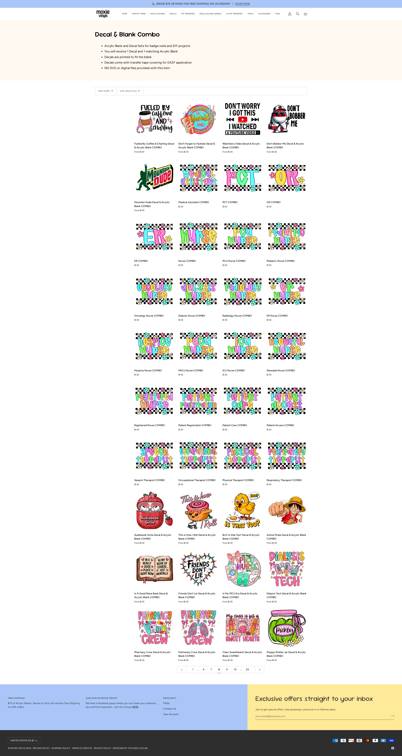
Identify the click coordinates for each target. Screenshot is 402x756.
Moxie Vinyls (17, 748)
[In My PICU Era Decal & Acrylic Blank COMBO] (243, 569)
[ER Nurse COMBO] (287, 291)
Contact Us (169, 708)
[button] (139, 14)
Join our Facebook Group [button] (101, 698)
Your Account (171, 714)
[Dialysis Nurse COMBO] (198, 291)
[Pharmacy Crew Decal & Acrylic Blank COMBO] (154, 628)
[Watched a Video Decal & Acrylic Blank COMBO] (243, 119)
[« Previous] (181, 669)
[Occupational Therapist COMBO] (198, 456)
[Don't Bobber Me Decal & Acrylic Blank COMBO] (287, 119)
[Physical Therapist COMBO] (243, 456)
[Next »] (259, 669)
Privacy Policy (102, 748)
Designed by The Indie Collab (130, 748)
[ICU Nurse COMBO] (243, 346)
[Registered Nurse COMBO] (154, 401)
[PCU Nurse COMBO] (243, 236)
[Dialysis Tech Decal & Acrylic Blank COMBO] (287, 569)
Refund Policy (41, 748)
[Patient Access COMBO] (287, 401)
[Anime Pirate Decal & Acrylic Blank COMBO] (287, 510)
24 (247, 669)
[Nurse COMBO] (198, 236)
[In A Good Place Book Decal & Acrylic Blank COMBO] (154, 569)
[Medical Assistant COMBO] (198, 178)
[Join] (391, 715)
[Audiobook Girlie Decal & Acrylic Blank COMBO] (154, 510)
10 (235, 669)
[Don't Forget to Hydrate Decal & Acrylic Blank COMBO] (198, 119)
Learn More (243, 3)
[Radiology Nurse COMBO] (243, 291)
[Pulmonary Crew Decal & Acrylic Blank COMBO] (198, 628)
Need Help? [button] (169, 698)
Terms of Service (82, 748)
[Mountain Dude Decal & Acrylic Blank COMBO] (154, 178)
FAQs (166, 703)
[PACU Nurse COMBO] (198, 346)
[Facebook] (392, 748)
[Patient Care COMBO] (243, 401)
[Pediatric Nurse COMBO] (287, 236)
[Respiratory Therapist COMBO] (287, 456)
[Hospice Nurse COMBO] (154, 346)
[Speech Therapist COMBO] (154, 456)
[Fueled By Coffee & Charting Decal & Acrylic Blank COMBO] (154, 119)
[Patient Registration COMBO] (198, 401)
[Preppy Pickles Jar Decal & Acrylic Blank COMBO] (287, 628)
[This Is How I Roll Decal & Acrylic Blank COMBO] (198, 510)
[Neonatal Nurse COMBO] (287, 346)
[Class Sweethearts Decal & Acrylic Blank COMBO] (243, 628)
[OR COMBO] (287, 178)
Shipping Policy (61, 748)
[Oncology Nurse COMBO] (154, 291)
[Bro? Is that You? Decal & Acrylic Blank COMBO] (243, 510)
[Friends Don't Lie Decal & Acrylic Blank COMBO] (198, 569)
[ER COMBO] (154, 236)
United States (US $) (22, 740)
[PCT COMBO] (243, 178)
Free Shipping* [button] (16, 698)
